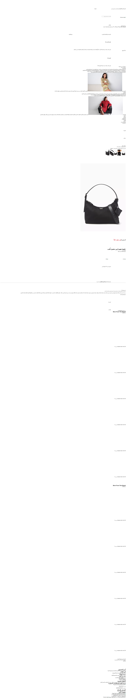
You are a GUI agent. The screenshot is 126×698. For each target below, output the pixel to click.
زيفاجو (95, 72)
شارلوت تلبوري (99, 69)
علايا (120, 69)
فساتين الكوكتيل (117, 93)
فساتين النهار (112, 93)
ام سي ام (123, 239)
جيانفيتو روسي (103, 70)
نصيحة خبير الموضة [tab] (123, 291)
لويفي (83, 70)
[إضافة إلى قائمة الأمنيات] (114, 287)
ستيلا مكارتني (109, 72)
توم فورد (102, 72)
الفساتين (124, 114)
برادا (125, 72)
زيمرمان (92, 72)
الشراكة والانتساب (118, 677)
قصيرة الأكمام (110, 95)
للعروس (121, 93)
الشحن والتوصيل (123, 691)
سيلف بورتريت (119, 72)
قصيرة (124, 95)
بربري (102, 69)
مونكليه (97, 71)
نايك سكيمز (89, 71)
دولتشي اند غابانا (121, 70)
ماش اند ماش (121, 71)
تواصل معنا (124, 675)
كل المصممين (123, 69)
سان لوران (122, 72)
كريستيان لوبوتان (92, 69)
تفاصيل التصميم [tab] (113, 291)
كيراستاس (86, 70)
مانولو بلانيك (110, 71)
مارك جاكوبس (106, 71)
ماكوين (101, 71)
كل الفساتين (124, 93)
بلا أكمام (106, 95)
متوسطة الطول (121, 95)
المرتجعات (118, 691)
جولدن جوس (99, 70)
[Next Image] (118, 235)
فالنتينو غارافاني (98, 72)
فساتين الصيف (103, 93)
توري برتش (105, 72)
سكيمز (116, 72)
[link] (105, 26)
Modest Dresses (91, 93)
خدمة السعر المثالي (103, 682)
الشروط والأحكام (123, 682)
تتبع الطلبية (113, 675)
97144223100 (114, 696)
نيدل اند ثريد (93, 71)
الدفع (116, 675)
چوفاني (89, 70)
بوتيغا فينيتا (109, 69)
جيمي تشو (91, 70)
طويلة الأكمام (115, 95)
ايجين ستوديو (120, 94)
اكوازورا (115, 69)
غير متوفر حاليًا (124, 290)
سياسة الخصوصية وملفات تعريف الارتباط (113, 682)
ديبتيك (125, 70)
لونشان (125, 71)
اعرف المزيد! (98, 281)
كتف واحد (98, 95)
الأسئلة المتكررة (119, 675)
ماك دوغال (117, 71)
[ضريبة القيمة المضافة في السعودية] (119, 684)
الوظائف (122, 677)
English (95, 8)
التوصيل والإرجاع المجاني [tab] (107, 291)
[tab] (124, 153)
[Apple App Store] (122, 693)
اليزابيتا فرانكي (116, 70)
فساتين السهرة (108, 93)
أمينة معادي (118, 69)
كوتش (89, 69)
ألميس (125, 94)
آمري (123, 94)
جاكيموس (94, 70)
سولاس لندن (113, 72)
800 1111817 (115, 695)
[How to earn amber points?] (118, 271)
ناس (95, 71)
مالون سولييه (114, 71)
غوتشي (97, 70)
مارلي (103, 71)
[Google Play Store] (115, 693)
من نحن (124, 677)
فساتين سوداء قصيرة (97, 93)
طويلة (118, 95)
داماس (87, 69)
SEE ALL (124, 312)
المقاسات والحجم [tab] (118, 291)
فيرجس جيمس (108, 70)
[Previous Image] (118, 159)
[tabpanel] (63, 292)
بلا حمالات (95, 95)
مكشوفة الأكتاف (102, 95)
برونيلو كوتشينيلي (105, 69)
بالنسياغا (112, 69)
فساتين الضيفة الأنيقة (85, 93)
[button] (123, 25)
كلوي (96, 69)
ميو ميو (99, 71)
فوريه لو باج (112, 70)
